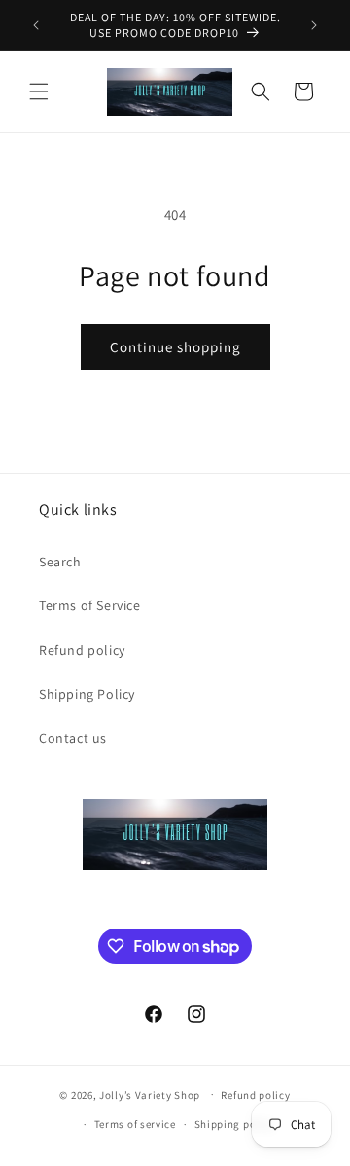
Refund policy (82, 650)
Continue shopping (175, 347)
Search (60, 561)
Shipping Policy (87, 694)
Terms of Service (90, 605)
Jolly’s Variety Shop (149, 1094)
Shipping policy (234, 1124)
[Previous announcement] (36, 25)
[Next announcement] (314, 25)
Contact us (73, 738)
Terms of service (135, 1124)
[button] (39, 91)
